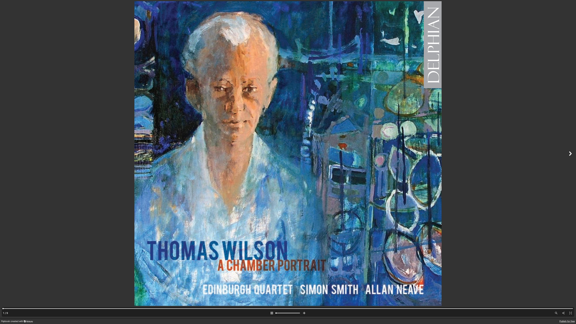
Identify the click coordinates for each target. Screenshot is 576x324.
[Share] (563, 313)
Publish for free (567, 321)
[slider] (288, 313)
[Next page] (570, 159)
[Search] (556, 313)
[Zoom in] (304, 313)
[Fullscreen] (571, 313)
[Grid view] (272, 313)
